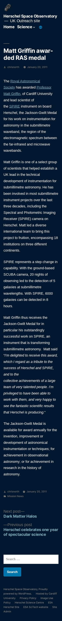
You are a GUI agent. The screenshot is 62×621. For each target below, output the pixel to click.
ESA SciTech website (35, 607)
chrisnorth (13, 67)
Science (24, 26)
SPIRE (14, 106)
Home (8, 26)
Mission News (15, 496)
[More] (40, 27)
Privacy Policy (28, 598)
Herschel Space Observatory (30, 16)
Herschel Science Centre (29, 602)
